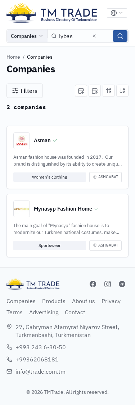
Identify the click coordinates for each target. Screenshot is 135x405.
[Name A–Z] (109, 91)
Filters (29, 90)
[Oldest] (95, 91)
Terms (14, 312)
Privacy (111, 301)
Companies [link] (40, 57)
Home (13, 57)
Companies (24, 36)
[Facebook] (92, 284)
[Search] (120, 36)
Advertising (43, 312)
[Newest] (81, 91)
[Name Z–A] (122, 91)
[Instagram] (107, 284)
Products (54, 301)
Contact (75, 312)
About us (83, 301)
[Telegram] (122, 284)
